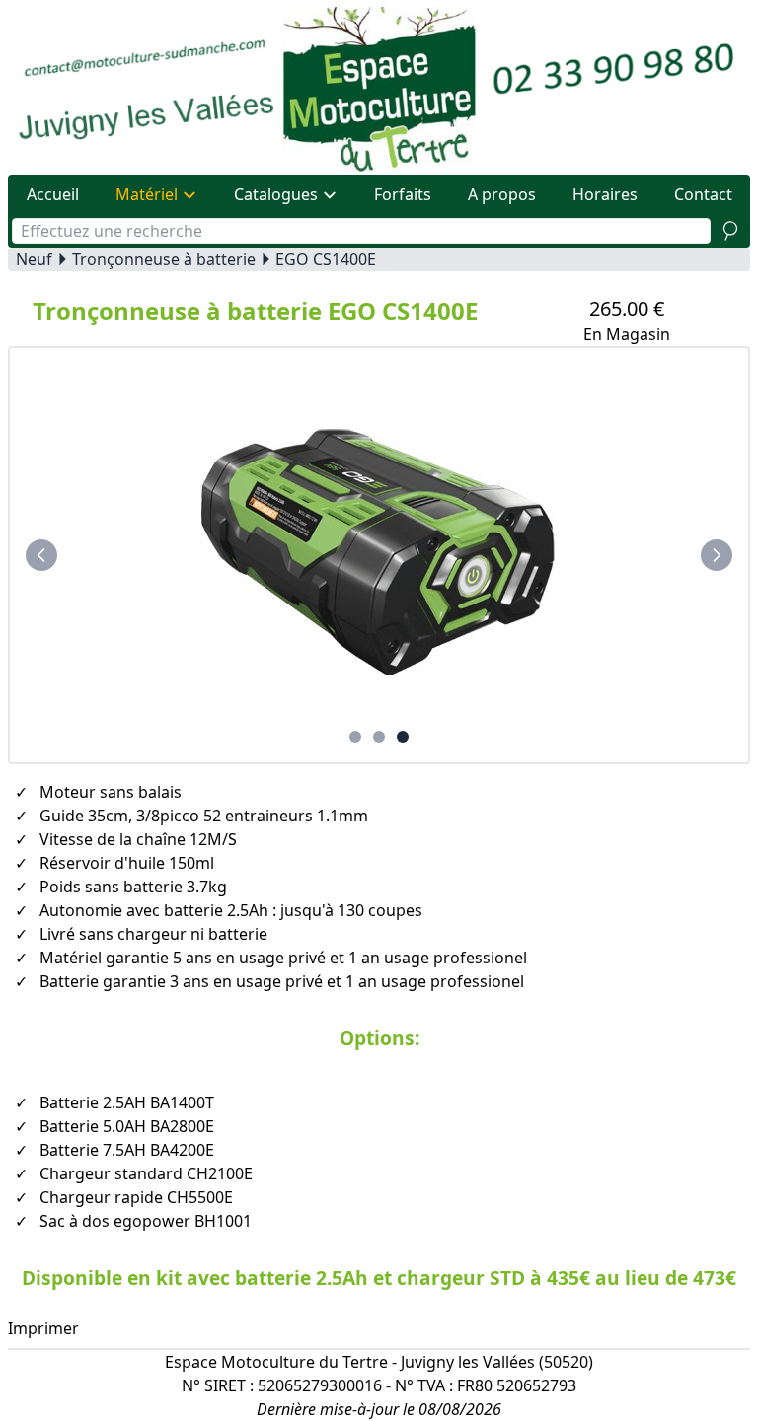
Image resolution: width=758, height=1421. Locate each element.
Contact (703, 194)
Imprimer (43, 1328)
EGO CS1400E (325, 259)
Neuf (34, 259)
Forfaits (402, 194)
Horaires (605, 194)
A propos (502, 194)
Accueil (53, 194)
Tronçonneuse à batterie (164, 259)
